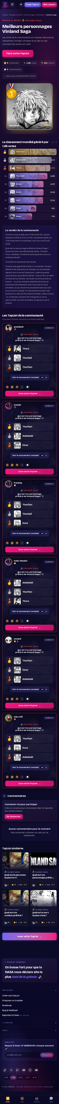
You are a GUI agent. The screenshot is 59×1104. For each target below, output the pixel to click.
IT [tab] (36, 1077)
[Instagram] (30, 1070)
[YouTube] (23, 1070)
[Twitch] (17, 1070)
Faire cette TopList (17, 53)
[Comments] (27, 387)
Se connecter (14, 816)
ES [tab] (21, 1077)
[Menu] (12, 4)
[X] (11, 1070)
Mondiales (40, 15)
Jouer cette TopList (29, 936)
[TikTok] (4, 1070)
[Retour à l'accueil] (5, 4)
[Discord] (36, 1070)
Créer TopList (32, 5)
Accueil (5, 15)
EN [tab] (7, 1077)
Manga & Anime (16, 15)
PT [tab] (29, 1077)
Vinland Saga (29, 15)
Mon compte (49, 5)
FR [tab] (14, 1077)
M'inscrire (47, 1055)
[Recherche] (21, 4)
